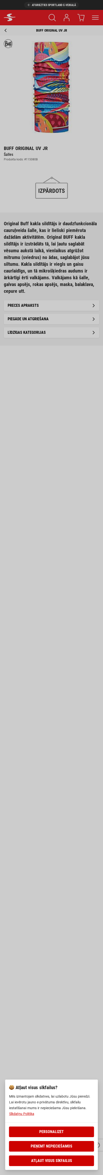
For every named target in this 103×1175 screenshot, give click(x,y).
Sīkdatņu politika (21, 1114)
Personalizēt (51, 1131)
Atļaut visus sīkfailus (51, 1160)
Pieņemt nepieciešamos (51, 1146)
